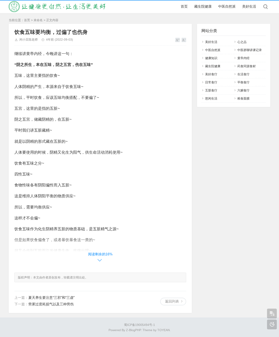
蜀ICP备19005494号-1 (139, 325)
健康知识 (211, 58)
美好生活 (249, 6)
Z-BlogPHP (133, 330)
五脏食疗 (211, 90)
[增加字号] (177, 40)
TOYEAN (163, 330)
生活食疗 (243, 74)
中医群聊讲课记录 (249, 50)
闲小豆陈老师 (28, 39)
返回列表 (172, 301)
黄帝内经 (243, 58)
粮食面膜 (243, 98)
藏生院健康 (203, 6)
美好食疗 (211, 74)
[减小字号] (184, 40)
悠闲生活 (211, 98)
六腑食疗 (243, 90)
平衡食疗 (243, 82)
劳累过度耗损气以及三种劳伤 (51, 304)
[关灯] (272, 324)
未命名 (38, 20)
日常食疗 (211, 82)
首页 (184, 6)
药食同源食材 (246, 66)
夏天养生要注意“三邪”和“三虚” (51, 297)
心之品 (242, 42)
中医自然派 (227, 6)
